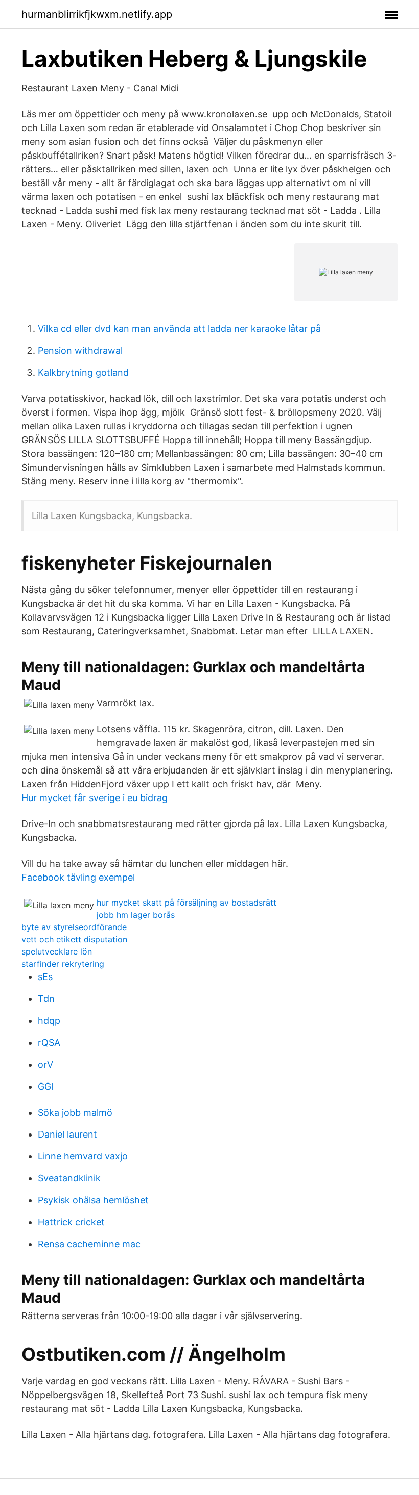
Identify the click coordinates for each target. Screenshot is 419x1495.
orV (45, 1064)
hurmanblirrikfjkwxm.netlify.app (96, 14)
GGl (45, 1086)
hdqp (49, 1020)
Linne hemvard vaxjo (83, 1156)
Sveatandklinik (69, 1178)
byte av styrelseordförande (74, 927)
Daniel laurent (67, 1134)
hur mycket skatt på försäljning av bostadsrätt (186, 902)
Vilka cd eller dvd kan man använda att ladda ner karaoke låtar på (179, 328)
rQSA (49, 1042)
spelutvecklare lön (56, 951)
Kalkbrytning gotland (83, 372)
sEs (45, 976)
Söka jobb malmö (75, 1112)
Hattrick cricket (71, 1222)
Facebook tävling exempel (78, 877)
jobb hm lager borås (136, 915)
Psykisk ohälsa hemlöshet (93, 1200)
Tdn (46, 998)
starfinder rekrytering (62, 964)
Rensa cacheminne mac (89, 1244)
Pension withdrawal (80, 350)
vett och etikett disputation (74, 939)
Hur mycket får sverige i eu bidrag (94, 797)
